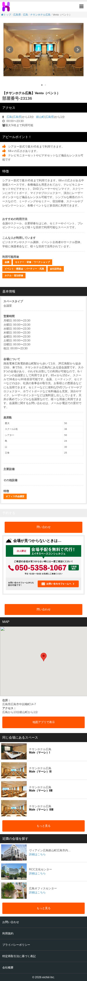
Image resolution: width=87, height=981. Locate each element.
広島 (25, 14)
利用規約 (7, 933)
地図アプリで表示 (43, 722)
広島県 (17, 14)
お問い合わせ (10, 922)
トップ (7, 14)
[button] (83, 6)
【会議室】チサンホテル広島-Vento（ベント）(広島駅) (6, 7)
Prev (9, 49)
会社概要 (7, 967)
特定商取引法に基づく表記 (19, 956)
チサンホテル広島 (40, 14)
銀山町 (40, 117)
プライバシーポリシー (16, 944)
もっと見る (44, 825)
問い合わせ (44, 527)
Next (77, 49)
